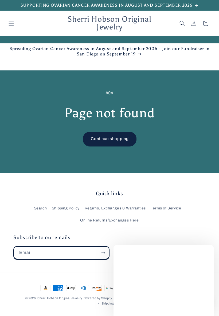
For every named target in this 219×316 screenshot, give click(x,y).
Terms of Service (166, 208)
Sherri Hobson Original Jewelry (60, 298)
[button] (11, 23)
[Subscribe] (103, 252)
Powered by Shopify (98, 298)
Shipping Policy (66, 208)
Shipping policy (112, 303)
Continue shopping (109, 139)
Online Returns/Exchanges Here (109, 220)
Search (40, 208)
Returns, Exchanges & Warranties (115, 208)
